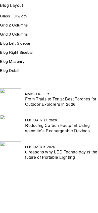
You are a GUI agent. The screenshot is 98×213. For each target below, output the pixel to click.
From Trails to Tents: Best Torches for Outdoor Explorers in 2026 (60, 101)
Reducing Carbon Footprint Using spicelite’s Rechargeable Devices (57, 128)
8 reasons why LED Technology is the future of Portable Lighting (61, 154)
